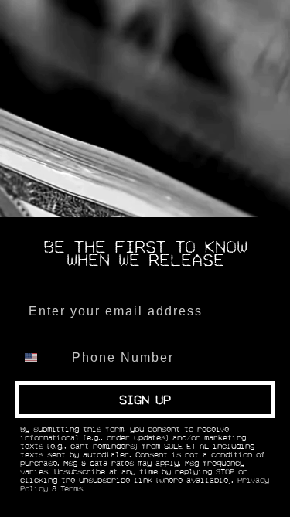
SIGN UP (145, 399)
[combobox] (40, 357)
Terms (71, 489)
